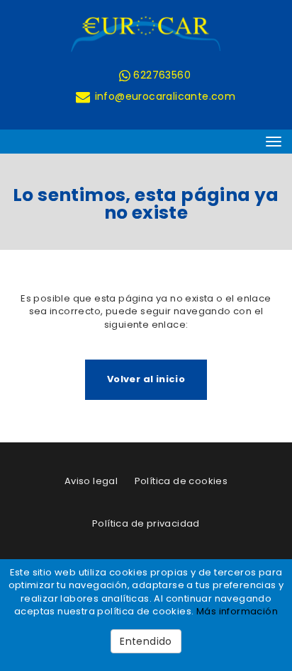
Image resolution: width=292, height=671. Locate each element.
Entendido (146, 641)
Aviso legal (91, 481)
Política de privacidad (146, 523)
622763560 (160, 75)
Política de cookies (181, 481)
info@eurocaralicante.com (163, 96)
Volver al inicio (146, 379)
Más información (237, 611)
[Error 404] (146, 34)
